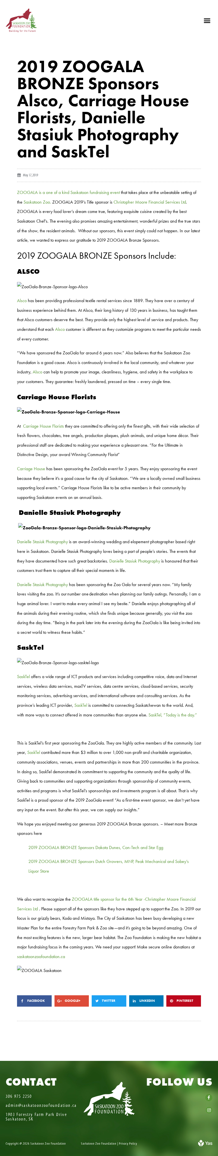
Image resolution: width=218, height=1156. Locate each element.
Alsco (22, 301)
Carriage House (31, 469)
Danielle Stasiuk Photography (42, 542)
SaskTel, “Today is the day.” (172, 715)
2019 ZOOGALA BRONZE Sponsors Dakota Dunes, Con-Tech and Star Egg (95, 847)
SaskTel (23, 677)
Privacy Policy (128, 1143)
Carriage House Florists (43, 426)
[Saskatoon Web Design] (205, 1144)
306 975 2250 (19, 1096)
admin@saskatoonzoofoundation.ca (41, 1105)
